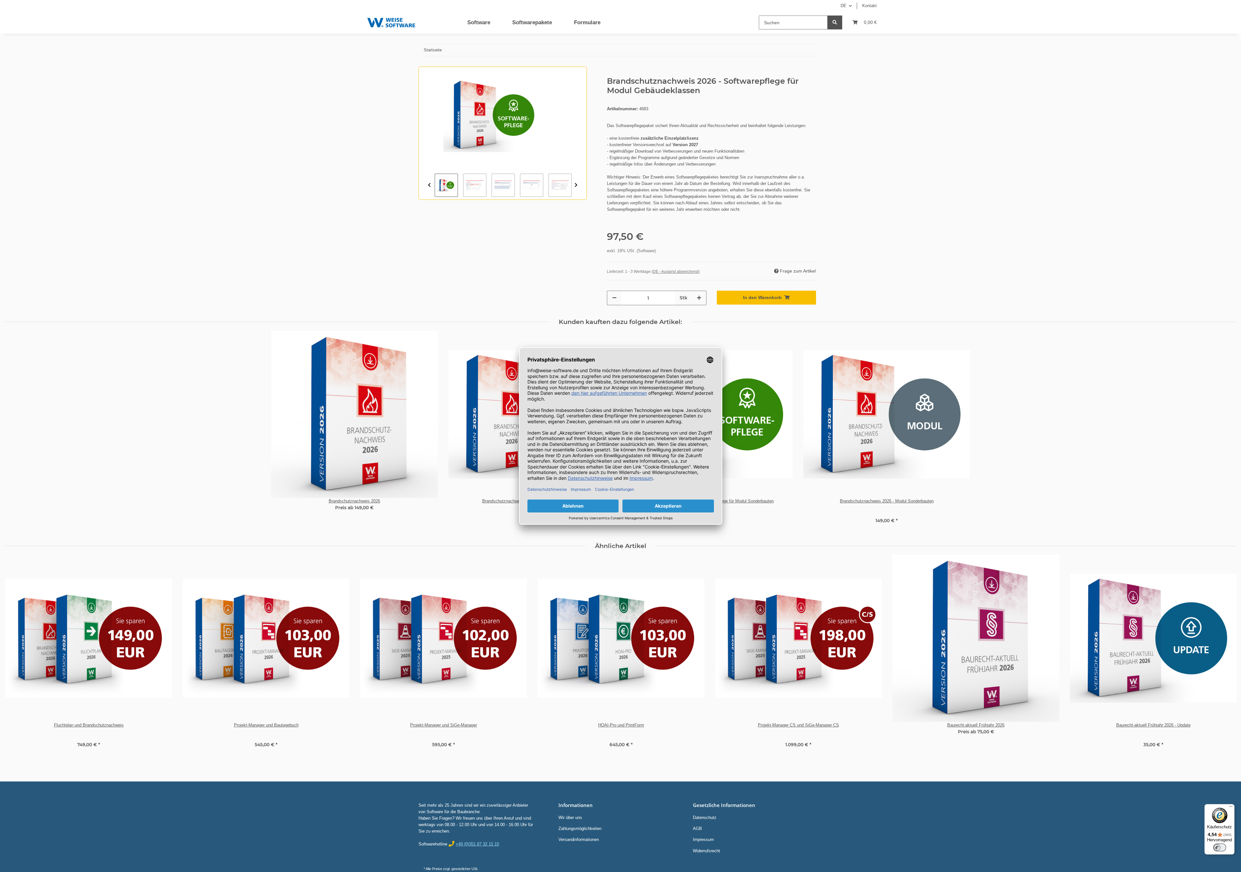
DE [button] (843, 5)
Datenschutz (704, 817)
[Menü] (1231, 808)
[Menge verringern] (614, 298)
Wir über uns (570, 817)
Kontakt (869, 5)
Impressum (703, 839)
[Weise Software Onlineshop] (391, 21)
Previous (429, 185)
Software (478, 22)
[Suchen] (834, 22)
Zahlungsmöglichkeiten (579, 828)
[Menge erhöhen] (699, 298)
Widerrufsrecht (706, 850)
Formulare (587, 22)
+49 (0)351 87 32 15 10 (477, 844)
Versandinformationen (578, 839)
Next (576, 185)
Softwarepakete (532, 22)
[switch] (1219, 847)
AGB (697, 828)
